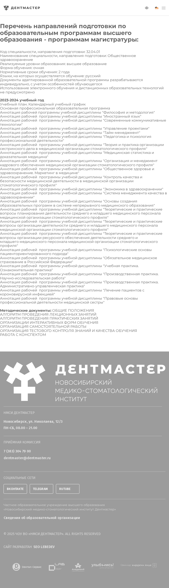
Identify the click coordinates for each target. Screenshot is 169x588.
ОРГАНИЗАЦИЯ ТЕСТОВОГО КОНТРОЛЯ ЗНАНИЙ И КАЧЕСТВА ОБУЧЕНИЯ (68, 331)
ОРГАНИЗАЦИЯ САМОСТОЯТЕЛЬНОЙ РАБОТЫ (43, 326)
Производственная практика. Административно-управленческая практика (79, 284)
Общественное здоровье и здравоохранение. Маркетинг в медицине (77, 171)
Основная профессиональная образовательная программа (55, 108)
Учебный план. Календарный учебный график (43, 104)
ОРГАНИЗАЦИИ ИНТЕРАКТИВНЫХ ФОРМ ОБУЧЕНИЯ (49, 322)
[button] (163, 8)
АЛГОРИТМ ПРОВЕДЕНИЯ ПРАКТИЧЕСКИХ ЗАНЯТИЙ (49, 318)
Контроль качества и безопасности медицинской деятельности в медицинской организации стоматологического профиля (71, 181)
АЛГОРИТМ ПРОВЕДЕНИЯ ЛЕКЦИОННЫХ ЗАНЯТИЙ (48, 314)
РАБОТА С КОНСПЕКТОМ (23, 335)
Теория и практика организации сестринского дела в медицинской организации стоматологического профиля (82, 147)
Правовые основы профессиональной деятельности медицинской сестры (69, 300)
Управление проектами (126, 128)
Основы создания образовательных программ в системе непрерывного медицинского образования (77, 203)
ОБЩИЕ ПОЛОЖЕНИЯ (73, 310)
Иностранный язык (122, 116)
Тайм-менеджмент (121, 133)
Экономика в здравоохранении (133, 189)
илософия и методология (130, 112)
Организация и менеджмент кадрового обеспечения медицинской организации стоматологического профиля (79, 163)
